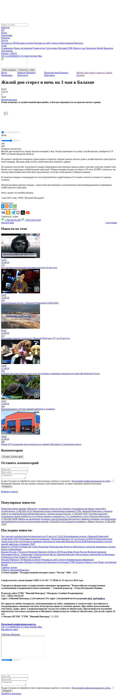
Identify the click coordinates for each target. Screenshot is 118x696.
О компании (7, 48)
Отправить (7, 486)
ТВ (2, 30)
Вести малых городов (86, 554)
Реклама (5, 559)
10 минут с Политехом (29, 557)
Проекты (5, 38)
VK (3, 56)
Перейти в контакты (11, 693)
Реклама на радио (25, 43)
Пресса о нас (79, 48)
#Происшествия (9, 99)
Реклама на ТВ (8, 43)
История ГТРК (65, 48)
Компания (6, 562)
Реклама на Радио (32, 559)
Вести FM (56, 552)
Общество (26, 546)
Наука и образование (11, 549)
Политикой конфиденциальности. (18, 624)
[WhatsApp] (15, 206)
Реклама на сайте (42, 43)
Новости (5, 27)
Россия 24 (23, 552)
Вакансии (108, 48)
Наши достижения (23, 48)
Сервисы (5, 567)
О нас (4, 45)
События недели (41, 554)
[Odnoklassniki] (7, 206)
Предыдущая (7, 222)
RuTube (33, 56)
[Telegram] (11, 206)
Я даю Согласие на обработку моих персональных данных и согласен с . (56, 481)
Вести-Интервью (106, 554)
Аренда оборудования (62, 43)
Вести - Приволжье (22, 554)
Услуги (4, 40)
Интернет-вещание (96, 552)
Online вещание (9, 70)
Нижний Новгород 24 (39, 552)
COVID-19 (15, 546)
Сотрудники (51, 48)
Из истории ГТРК (66, 562)
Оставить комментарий (12, 457)
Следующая (111, 222)
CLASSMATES (12, 56)
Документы (7, 51)
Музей (100, 48)
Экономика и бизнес (106, 546)
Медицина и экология (84, 546)
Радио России (80, 552)
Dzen (26, 56)
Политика (43, 546)
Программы (7, 554)
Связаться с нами (26, 70)
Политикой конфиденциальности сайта (91, 481)
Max (40, 56)
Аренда (62, 559)
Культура (68, 546)
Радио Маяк (67, 552)
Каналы (5, 552)
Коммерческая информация (80, 559)
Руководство (39, 48)
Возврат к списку (9, 491)
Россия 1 (13, 552)
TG (22, 56)
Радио (4, 32)
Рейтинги (78, 43)
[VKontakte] (3, 206)
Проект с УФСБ (9, 53)
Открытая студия (9, 557)
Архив (14, 567)
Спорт (35, 546)
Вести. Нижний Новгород (63, 554)
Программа (6, 35)
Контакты (91, 48)
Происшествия (56, 546)
